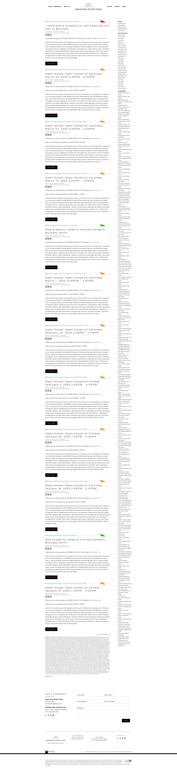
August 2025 (121, 56)
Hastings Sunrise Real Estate (70, 652)
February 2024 (122, 88)
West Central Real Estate (102, 671)
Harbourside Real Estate (60, 652)
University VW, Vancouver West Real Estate (124, 597)
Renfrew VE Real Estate (69, 664)
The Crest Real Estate (102, 669)
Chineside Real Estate (97, 643)
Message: (80, 708)
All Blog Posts (121, 23)
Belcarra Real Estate (85, 638)
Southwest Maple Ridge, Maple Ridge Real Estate (72, 667)
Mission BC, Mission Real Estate (62, 657)
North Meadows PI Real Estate (75, 659)
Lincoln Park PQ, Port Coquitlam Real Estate (84, 654)
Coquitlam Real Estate (124, 217)
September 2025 (122, 54)
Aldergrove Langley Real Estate (85, 637)
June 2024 (121, 81)
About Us (67, 6)
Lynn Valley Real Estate (124, 374)
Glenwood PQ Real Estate (88, 650)
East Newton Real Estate (90, 647)
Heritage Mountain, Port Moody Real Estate (95, 652)
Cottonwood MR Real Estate (80, 645)
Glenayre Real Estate (67, 650)
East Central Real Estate (80, 647)
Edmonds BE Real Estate (99, 647)
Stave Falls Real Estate (86, 667)
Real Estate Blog (122, 28)
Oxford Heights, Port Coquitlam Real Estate (98, 660)
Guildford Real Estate (83, 651)
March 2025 (121, 65)
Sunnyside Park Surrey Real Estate (83, 669)
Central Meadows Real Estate (81, 641)
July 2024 (120, 79)
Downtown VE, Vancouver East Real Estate (97, 646)
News (124, 6)
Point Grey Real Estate (58, 663)
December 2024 (122, 70)
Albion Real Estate (75, 637)
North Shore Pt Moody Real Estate (87, 659)
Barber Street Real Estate (76, 638)
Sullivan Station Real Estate (57, 669)
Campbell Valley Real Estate (53, 640)
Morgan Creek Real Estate (91, 657)
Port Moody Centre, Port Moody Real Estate (92, 663)
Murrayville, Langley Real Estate (72, 658)
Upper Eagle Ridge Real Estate (61, 671)
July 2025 (120, 58)
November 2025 (122, 51)
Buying (109, 6)
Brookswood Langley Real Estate (80, 639)
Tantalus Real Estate (93, 669)
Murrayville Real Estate (61, 658)
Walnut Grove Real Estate (93, 671)
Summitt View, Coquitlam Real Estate (69, 669)
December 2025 (122, 49)
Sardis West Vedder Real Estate (66, 665)
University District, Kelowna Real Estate (84, 670)
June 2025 (121, 60)
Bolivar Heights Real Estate (59, 639)
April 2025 (120, 63)
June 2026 (121, 40)
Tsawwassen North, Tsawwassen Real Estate (69, 670)
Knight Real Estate (48, 654)
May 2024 (120, 83)
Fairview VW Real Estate (124, 268)
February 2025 (122, 67)
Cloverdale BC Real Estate (66, 644)
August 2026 (121, 37)
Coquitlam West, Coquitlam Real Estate (67, 645)
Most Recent (121, 35)
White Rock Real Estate (92, 672)
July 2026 (120, 38)
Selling (117, 6)
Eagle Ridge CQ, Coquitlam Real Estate (69, 647)
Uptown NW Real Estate (71, 671)
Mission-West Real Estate (73, 657)
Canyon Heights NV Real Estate (64, 640)
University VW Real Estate (97, 670)
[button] (46, 715)
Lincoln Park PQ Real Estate (71, 654)
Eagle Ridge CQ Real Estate (56, 647)
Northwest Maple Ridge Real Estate (52, 660)
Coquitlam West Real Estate (55, 645)
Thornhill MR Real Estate (56, 670)
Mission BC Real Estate (52, 657)
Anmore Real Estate (59, 638)
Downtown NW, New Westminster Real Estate (81, 646)
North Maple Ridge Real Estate (63, 659)
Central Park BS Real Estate (92, 641)
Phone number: (109, 701)
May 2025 (120, 61)
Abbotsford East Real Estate (56, 637)
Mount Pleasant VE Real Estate (102, 657)
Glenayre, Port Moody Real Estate (77, 650)
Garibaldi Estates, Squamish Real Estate (55, 650)
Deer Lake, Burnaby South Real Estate (55, 646)
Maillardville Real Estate (124, 376)
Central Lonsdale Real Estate (70, 641)
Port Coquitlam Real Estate (68, 663)
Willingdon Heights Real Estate (102, 672)
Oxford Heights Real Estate (85, 660)
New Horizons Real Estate (82, 658)
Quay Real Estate (103, 663)
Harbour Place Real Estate (50, 652)
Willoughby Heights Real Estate (51, 673)
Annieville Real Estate (68, 638)
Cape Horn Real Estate (85, 640)
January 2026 (121, 47)
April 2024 (121, 84)
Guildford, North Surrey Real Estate (93, 651)
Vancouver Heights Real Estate (82, 671)
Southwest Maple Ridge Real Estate (56, 667)
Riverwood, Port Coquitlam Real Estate (100, 664)
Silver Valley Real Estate (124, 527)
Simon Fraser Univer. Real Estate (65, 666)
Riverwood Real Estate (88, 664)
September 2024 (122, 75)
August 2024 (121, 77)
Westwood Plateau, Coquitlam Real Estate (72, 672)
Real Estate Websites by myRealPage (123, 751)
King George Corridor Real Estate (89, 653)
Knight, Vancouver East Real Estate (59, 654)
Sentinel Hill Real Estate (98, 665)
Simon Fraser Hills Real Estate (53, 666)
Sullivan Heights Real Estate (95, 667)
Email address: (82, 701)
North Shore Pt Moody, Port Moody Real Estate (102, 659)
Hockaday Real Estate (78, 653)
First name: (81, 695)
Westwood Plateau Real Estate (58, 672)
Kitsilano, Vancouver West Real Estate (102, 653)
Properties (57, 6)
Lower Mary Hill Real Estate (97, 654)
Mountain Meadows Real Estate (51, 658)
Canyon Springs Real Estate (75, 640)
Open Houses (121, 27)
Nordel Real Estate (91, 658)
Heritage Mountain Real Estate (81, 652)
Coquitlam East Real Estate (100, 644)
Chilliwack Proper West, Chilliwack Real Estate (84, 643)
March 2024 (121, 86)
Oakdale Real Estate (62, 660)
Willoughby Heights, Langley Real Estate (64, 673)
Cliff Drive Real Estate (57, 644)
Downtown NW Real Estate (67, 646)
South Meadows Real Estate (92, 666)
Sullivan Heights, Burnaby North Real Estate (60, 32)
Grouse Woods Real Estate (74, 651)
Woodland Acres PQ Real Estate (93, 673)
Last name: (108, 695)
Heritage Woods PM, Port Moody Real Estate (58, 653)
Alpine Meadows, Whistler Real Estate (98, 637)
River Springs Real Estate (79, 664)
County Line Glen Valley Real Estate (92, 645)
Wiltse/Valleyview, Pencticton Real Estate (80, 673)
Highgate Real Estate (70, 653)
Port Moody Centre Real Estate (78, 663)
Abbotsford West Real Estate (66, 637)
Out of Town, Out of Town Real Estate (73, 660)
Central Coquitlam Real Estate (59, 641)
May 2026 (120, 42)
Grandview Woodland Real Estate (63, 651)
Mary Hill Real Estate (123, 381)
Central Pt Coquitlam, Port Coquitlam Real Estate (54, 643)
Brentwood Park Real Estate (69, 639)
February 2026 (122, 45)
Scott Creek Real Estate (76, 665)
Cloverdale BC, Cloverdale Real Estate (77, 644)
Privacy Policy (111, 751)
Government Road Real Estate (50, 651)
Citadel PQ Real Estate (106, 643)
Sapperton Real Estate (56, 665)
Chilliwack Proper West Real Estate (69, 643)
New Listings (121, 25)
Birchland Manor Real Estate (94, 638)
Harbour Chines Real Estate (105, 651)
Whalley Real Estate (84, 672)
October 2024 (122, 74)
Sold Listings (121, 30)
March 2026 (121, 44)
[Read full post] (77, 22)
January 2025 (121, 68)
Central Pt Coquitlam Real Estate (104, 641)
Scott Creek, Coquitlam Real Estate (87, 665)
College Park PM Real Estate (90, 644)
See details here (101, 38)
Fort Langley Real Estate (125, 277)
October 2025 (122, 52)
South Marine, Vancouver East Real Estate (79, 666)
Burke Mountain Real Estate (92, 639)
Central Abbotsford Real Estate (95, 640)
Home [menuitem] (50, 6)
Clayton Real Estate (48, 644)
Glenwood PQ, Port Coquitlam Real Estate (100, 650)
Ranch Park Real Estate (60, 664)
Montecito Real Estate (82, 657)
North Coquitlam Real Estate (100, 658)
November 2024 (122, 72)
